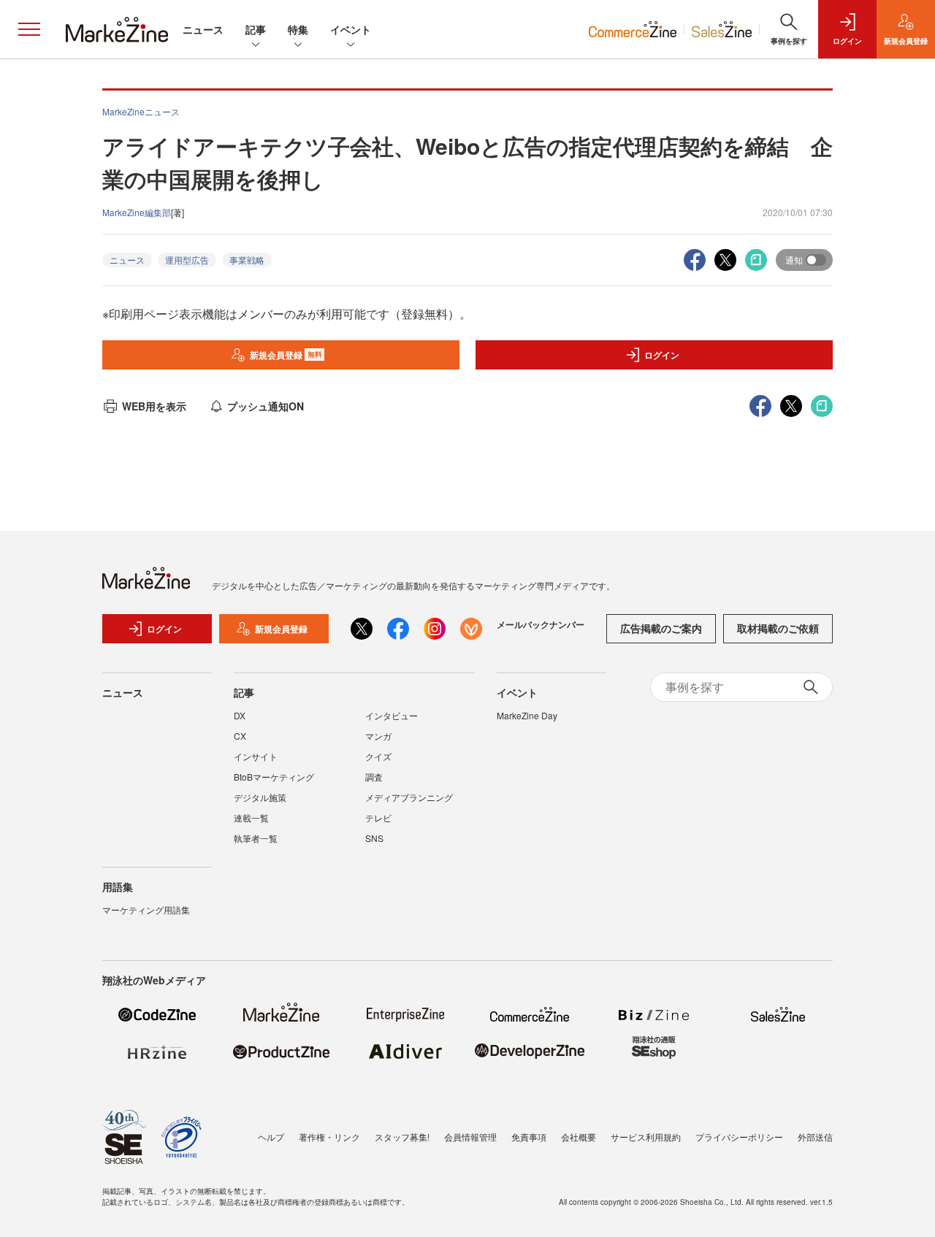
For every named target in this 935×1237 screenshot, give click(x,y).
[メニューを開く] (29, 29)
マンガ (378, 735)
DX (239, 715)
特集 (298, 29)
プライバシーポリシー (739, 1136)
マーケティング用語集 (146, 909)
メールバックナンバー (540, 624)
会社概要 (578, 1136)
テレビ (378, 817)
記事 (255, 29)
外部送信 (815, 1136)
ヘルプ (271, 1136)
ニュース (203, 29)
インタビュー (391, 715)
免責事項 (528, 1136)
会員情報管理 (470, 1136)
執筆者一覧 (256, 838)
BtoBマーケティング (274, 776)
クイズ (378, 756)
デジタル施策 (260, 797)
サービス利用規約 (646, 1136)
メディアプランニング (409, 797)
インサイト (256, 756)
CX (240, 735)
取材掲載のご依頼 (778, 628)
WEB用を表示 (154, 406)
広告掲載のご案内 (661, 628)
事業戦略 (246, 259)
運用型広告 (187, 259)
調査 (374, 776)
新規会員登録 (286, 354)
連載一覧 (251, 817)
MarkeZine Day (527, 715)
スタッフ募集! (402, 1136)
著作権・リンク (329, 1136)
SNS (374, 838)
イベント (350, 29)
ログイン (661, 354)
